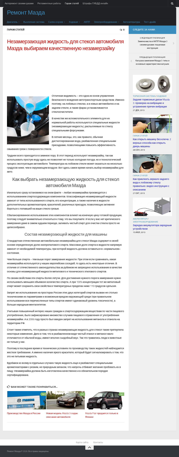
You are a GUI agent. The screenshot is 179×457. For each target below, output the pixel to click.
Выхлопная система (33, 22)
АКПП (87, 22)
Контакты (98, 442)
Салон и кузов (55, 22)
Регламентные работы (49, 3)
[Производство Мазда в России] (26, 400)
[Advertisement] (65, 73)
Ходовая (73, 22)
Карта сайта (82, 442)
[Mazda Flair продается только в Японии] (104, 400)
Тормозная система (144, 96)
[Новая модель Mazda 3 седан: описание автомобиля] (65, 400)
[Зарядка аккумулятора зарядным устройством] (152, 207)
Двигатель (12, 22)
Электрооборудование (105, 22)
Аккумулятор (140, 219)
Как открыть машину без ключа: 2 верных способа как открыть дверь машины (152, 143)
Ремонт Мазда (26, 12)
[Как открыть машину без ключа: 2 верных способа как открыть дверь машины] (152, 124)
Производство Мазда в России (23, 413)
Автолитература (131, 22)
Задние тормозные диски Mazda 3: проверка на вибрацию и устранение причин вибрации (151, 103)
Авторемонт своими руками (19, 3)
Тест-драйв (150, 22)
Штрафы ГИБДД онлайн (95, 3)
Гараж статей (72, 3)
